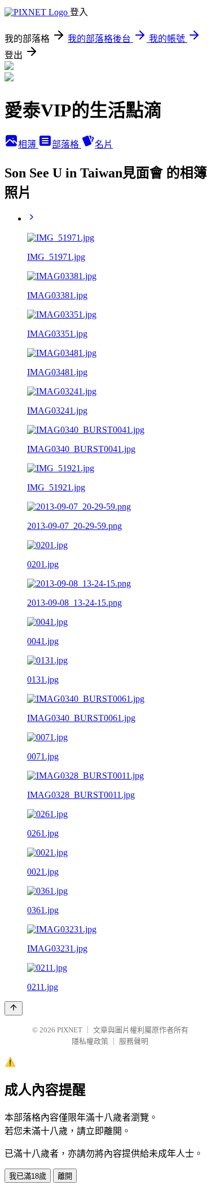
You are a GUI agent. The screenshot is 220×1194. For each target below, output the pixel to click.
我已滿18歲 (27, 1176)
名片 (104, 144)
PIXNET (69, 1030)
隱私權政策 (90, 1041)
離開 (65, 1176)
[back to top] (14, 1008)
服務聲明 (133, 1041)
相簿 (28, 144)
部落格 (66, 144)
